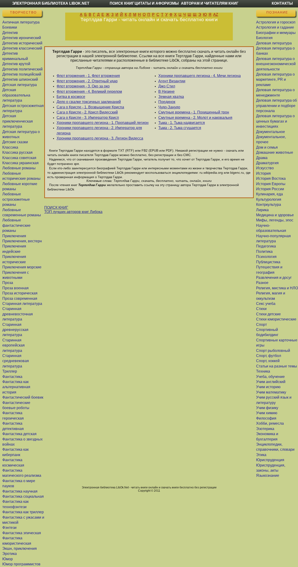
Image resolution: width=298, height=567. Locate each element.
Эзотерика (265, 429)
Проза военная (15, 288)
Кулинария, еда (269, 194)
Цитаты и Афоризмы (157, 3)
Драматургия (267, 163)
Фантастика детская (19, 434)
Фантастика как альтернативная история (16, 387)
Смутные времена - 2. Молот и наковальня (195, 118)
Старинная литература (22, 304)
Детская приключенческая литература (17, 121)
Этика (261, 455)
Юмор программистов (21, 564)
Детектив (10, 33)
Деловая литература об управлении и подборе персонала (276, 105)
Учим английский (270, 382)
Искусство (265, 168)
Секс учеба (265, 304)
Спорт (261, 325)
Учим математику (271, 392)
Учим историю (268, 387)
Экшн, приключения (19, 548)
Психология (266, 257)
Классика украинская (20, 163)
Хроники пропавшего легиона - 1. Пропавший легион (103, 123)
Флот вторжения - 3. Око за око (83, 86)
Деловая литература (274, 43)
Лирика (262, 210)
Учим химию (266, 413)
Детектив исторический (22, 43)
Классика (10, 147)
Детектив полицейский (21, 74)
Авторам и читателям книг (209, 3)
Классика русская (17, 152)
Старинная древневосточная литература (17, 314)
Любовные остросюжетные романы (16, 199)
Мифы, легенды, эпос (274, 220)
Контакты (282, 3)
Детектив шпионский (20, 79)
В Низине (166, 91)
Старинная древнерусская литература (15, 330)
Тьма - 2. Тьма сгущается (179, 128)
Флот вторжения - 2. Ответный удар (87, 81)
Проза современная (19, 298)
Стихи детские (268, 314)
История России (270, 189)
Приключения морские (21, 267)
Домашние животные (274, 152)
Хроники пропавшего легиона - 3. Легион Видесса (100, 138)
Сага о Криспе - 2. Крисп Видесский (87, 112)
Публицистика (268, 262)
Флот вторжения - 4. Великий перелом (89, 91)
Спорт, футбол (268, 356)
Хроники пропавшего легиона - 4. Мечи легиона (199, 76)
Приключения (14, 236)
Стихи (261, 309)
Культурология (268, 199)
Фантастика (12, 377)
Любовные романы (19, 168)
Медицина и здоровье (275, 215)
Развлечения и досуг (274, 278)
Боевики (9, 27)
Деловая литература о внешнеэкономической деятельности (276, 64)
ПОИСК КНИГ (56, 208)
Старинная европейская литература (13, 345)
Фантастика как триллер (23, 512)
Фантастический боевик (22, 397)
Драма (262, 158)
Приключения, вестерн (22, 241)
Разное (262, 283)
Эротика (9, 554)
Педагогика (266, 246)
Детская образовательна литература (16, 95)
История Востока (271, 178)
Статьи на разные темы (276, 366)
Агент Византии (171, 81)
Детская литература (19, 85)
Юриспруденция (270, 460)
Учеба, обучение (270, 377)
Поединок (166, 102)
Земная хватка (171, 97)
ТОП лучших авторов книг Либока (73, 212)
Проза (7, 283)
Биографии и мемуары (276, 33)
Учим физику (267, 408)
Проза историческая (19, 293)
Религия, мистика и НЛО (277, 288)
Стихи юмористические (276, 319)
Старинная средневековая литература (15, 361)
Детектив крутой (16, 64)
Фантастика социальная (23, 496)
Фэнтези (9, 528)
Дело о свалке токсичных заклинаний (89, 102)
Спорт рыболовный (273, 351)
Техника (263, 371)
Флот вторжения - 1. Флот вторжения (88, 76)
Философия (266, 418)
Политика (264, 251)
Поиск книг (122, 3)
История (263, 173)
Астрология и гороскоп (275, 22)
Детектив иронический (21, 38)
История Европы (270, 184)
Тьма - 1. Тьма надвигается (181, 123)
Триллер (9, 371)
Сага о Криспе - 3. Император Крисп (88, 118)
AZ (215, 15)
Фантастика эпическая (21, 533)
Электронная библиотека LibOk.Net (50, 3)
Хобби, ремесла (270, 423)
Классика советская (19, 158)
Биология (264, 38)
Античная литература (21, 22)
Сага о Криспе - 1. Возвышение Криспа (90, 107)
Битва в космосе (71, 97)
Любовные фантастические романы (16, 225)
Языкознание (267, 475)
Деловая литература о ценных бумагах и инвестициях (275, 121)
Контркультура (268, 205)
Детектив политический (22, 69)
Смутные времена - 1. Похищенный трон (193, 112)
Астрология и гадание (275, 27)
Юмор (7, 559)
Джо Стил (166, 86)
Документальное (270, 132)
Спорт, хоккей (268, 361)
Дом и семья (267, 147)
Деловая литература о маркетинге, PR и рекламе (275, 79)
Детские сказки (15, 142)
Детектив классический (22, 48)
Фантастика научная (19, 491)
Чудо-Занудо (169, 107)
